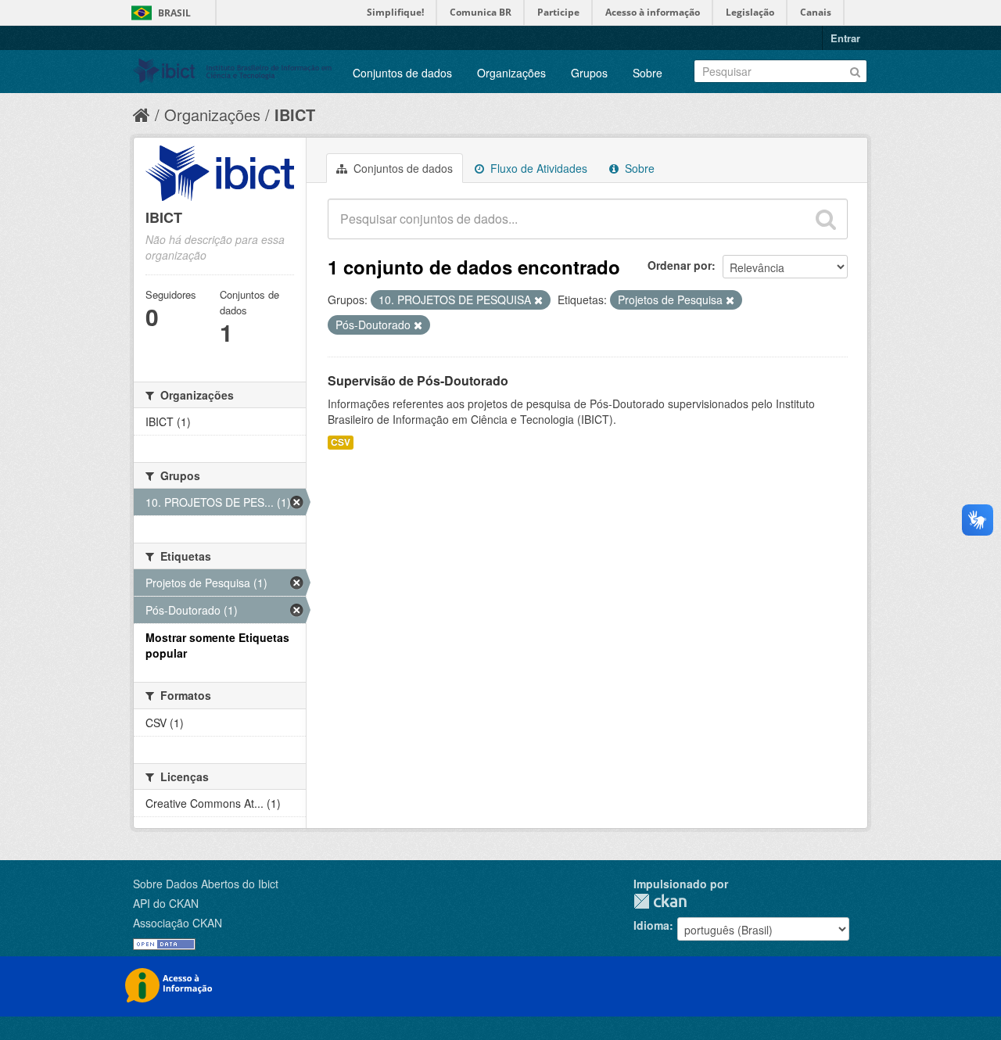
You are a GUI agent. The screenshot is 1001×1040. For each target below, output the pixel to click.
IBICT (294, 114)
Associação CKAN (177, 923)
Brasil (174, 13)
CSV (340, 442)
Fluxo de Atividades (537, 168)
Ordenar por (680, 265)
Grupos (589, 73)
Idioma (651, 925)
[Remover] (538, 300)
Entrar (845, 37)
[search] (826, 219)
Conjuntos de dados (402, 73)
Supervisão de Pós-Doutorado (418, 380)
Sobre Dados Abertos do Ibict (205, 883)
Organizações (511, 73)
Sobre (647, 73)
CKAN (660, 901)
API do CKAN (166, 903)
